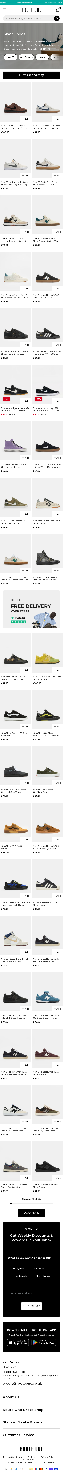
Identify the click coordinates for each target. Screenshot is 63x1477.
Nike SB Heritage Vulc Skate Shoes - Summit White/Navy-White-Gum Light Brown (47, 126)
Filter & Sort (29, 75)
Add (27, 119)
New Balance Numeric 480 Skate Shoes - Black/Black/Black (46, 1185)
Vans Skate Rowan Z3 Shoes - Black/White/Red (15, 734)
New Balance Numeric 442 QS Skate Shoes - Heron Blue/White (46, 1016)
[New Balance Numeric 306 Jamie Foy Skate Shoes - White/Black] (15, 1104)
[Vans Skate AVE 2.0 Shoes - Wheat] (15, 822)
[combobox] (31, 18)
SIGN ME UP (31, 1306)
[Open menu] (4, 9)
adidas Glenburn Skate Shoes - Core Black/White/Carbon (47, 352)
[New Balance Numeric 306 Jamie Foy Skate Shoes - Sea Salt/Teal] (15, 553)
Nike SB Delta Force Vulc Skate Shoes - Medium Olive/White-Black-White (13, 522)
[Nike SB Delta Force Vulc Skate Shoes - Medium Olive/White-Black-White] (15, 497)
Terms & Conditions (12, 1457)
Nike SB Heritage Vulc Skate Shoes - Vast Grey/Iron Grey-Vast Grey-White (14, 183)
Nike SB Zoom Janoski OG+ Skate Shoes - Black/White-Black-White (46, 409)
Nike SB (10, 57)
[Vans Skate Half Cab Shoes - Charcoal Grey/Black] (15, 765)
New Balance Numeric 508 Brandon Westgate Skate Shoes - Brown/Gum (46, 847)
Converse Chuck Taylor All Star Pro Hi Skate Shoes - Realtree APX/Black (45, 578)
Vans (42, 57)
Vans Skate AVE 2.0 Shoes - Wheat (14, 847)
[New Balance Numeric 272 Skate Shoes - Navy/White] (15, 1048)
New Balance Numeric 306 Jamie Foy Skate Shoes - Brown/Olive (46, 1129)
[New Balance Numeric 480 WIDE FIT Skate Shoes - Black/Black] (15, 991)
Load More (31, 1212)
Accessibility (28, 1459)
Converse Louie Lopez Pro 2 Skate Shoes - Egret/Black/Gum (46, 522)
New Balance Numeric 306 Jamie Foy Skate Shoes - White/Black (14, 1129)
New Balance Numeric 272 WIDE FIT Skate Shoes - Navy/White (46, 960)
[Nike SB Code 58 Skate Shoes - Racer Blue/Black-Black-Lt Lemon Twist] (15, 878)
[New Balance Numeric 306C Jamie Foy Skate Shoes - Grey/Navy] (15, 1161)
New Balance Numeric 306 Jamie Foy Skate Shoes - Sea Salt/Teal (14, 578)
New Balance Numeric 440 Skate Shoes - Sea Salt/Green (14, 296)
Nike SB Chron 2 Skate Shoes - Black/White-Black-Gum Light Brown (47, 465)
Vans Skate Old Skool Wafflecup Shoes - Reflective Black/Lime (46, 734)
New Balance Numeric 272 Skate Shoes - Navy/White (14, 1073)
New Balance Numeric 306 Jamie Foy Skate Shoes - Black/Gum (46, 296)
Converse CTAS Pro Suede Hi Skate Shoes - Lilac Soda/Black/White (15, 465)
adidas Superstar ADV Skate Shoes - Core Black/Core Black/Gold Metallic (14, 352)
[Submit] (57, 18)
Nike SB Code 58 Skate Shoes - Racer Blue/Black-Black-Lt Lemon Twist (15, 903)
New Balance (26, 57)
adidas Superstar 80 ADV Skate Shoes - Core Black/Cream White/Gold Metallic (45, 903)
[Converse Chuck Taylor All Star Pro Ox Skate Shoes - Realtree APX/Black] (15, 653)
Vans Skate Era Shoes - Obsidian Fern (44, 790)
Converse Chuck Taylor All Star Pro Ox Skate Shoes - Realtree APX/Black (13, 677)
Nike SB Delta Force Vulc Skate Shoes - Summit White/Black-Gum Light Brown (45, 183)
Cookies (31, 1457)
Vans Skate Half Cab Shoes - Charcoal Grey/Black (14, 790)
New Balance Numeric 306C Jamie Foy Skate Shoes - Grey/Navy (14, 1185)
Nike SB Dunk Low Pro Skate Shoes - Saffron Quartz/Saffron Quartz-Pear (47, 677)
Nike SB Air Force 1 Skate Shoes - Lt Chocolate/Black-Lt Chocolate (15, 126)
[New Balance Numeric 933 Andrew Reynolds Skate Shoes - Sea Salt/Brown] (15, 214)
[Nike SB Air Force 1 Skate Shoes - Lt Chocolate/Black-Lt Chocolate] (15, 102)
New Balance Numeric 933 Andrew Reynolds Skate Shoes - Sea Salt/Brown (15, 239)
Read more (44, 48)
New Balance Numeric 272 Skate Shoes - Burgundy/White (46, 1073)
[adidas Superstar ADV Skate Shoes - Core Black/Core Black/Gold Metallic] (15, 327)
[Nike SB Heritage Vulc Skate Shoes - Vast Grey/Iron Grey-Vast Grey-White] (15, 158)
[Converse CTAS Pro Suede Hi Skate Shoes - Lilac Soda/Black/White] (15, 440)
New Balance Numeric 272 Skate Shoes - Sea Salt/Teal (46, 239)
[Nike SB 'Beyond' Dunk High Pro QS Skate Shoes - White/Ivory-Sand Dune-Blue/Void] (15, 935)
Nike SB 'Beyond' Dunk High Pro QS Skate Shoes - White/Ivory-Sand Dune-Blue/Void (15, 960)
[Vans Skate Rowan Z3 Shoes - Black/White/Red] (15, 709)
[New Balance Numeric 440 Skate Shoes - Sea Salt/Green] (15, 271)
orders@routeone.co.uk (22, 1383)
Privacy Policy (47, 1457)
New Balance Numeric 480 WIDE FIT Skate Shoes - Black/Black (14, 1016)
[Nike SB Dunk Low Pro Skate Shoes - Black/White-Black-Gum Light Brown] (15, 384)
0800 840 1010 (14, 1372)
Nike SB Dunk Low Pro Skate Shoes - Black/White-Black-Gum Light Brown (15, 409)
